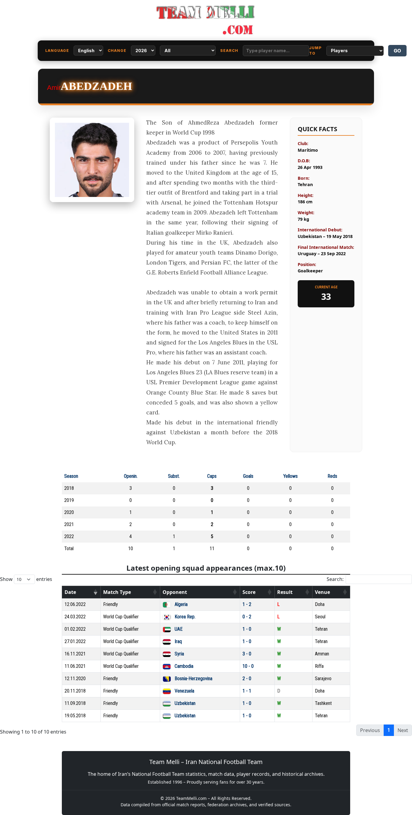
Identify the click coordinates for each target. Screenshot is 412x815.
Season (71, 476)
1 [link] (389, 730)
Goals (248, 476)
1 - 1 (246, 691)
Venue (322, 592)
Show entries (26, 579)
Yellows (290, 476)
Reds (332, 476)
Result (285, 592)
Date (70, 592)
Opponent (175, 592)
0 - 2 (246, 617)
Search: (335, 579)
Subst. (174, 476)
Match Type (117, 592)
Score (248, 592)
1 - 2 (246, 604)
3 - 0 (246, 654)
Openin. (131, 476)
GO (397, 51)
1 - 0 (246, 629)
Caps (212, 476)
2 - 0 (246, 678)
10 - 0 (248, 666)
